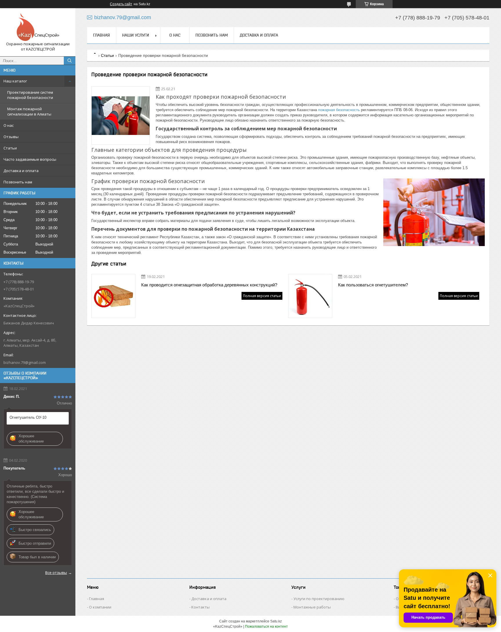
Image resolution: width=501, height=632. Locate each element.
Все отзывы (56, 572)
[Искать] (69, 60)
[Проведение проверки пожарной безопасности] (120, 115)
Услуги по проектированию (318, 598)
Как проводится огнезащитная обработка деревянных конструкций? (209, 284)
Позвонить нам (17, 182)
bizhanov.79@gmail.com (24, 362)
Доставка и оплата (21, 170)
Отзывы (11, 136)
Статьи (10, 148)
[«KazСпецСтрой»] (37, 26)
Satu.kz (276, 621)
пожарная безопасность (339, 110)
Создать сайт (121, 4)
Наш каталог (15, 81)
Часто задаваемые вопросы (29, 159)
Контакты (200, 607)
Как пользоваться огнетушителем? (373, 284)
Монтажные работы (312, 607)
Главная (101, 35)
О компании (100, 607)
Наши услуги (135, 35)
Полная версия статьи (262, 295)
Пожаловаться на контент (266, 626)
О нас (8, 125)
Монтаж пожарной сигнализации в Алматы (29, 111)
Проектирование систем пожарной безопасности (30, 95)
